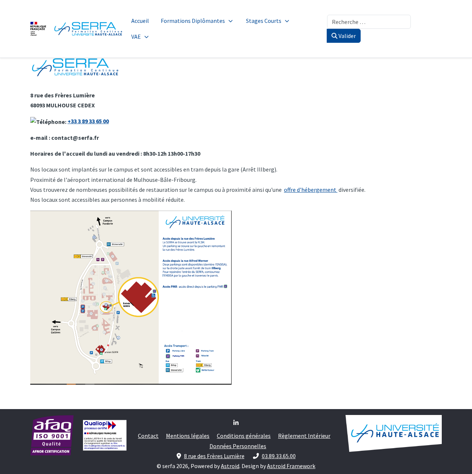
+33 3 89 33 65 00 (88, 121)
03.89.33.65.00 (279, 456)
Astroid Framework (291, 466)
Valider (346, 35)
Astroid (230, 466)
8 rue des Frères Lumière (214, 456)
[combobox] (369, 22)
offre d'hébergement (310, 189)
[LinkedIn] (236, 422)
